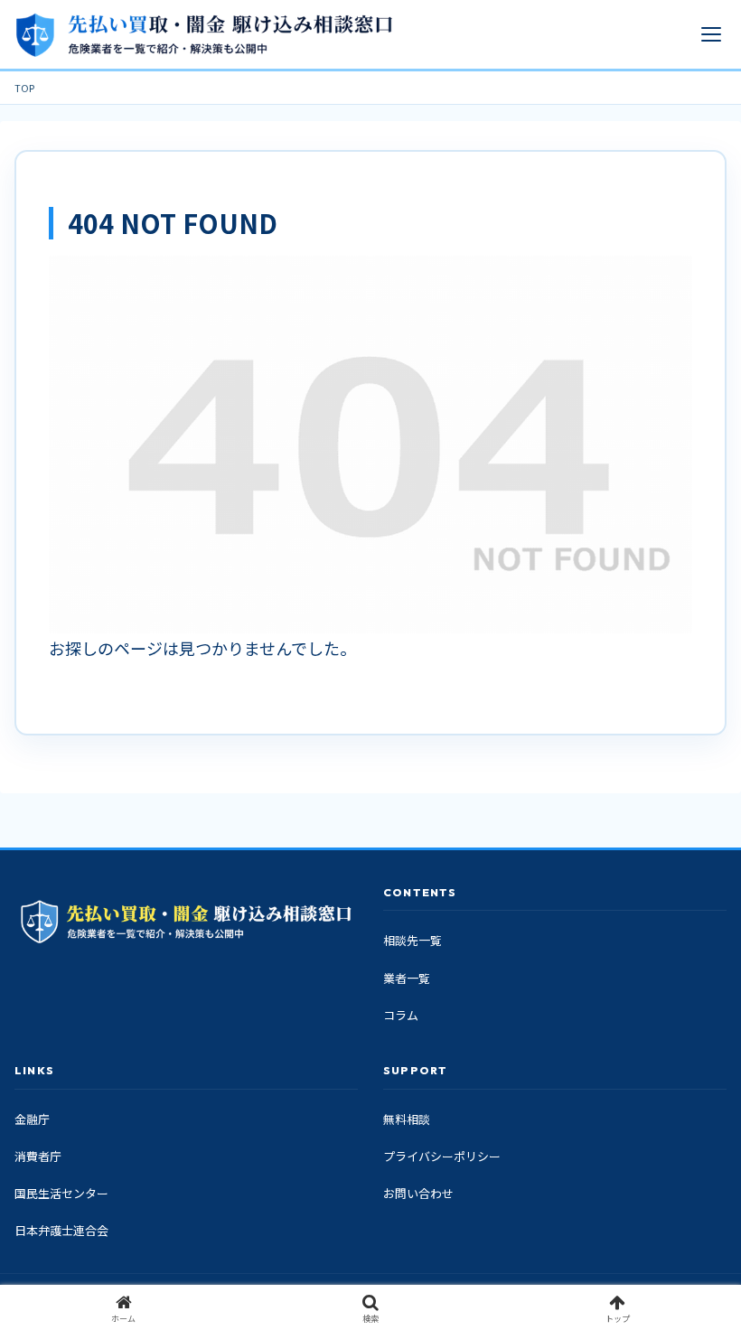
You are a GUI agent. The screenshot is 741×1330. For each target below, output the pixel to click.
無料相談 (406, 1119)
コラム (400, 1015)
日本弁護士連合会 (61, 1230)
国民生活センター (61, 1193)
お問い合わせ (418, 1193)
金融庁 (32, 1119)
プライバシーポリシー (442, 1156)
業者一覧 (406, 978)
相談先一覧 (412, 940)
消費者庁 (37, 1156)
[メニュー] (711, 34)
